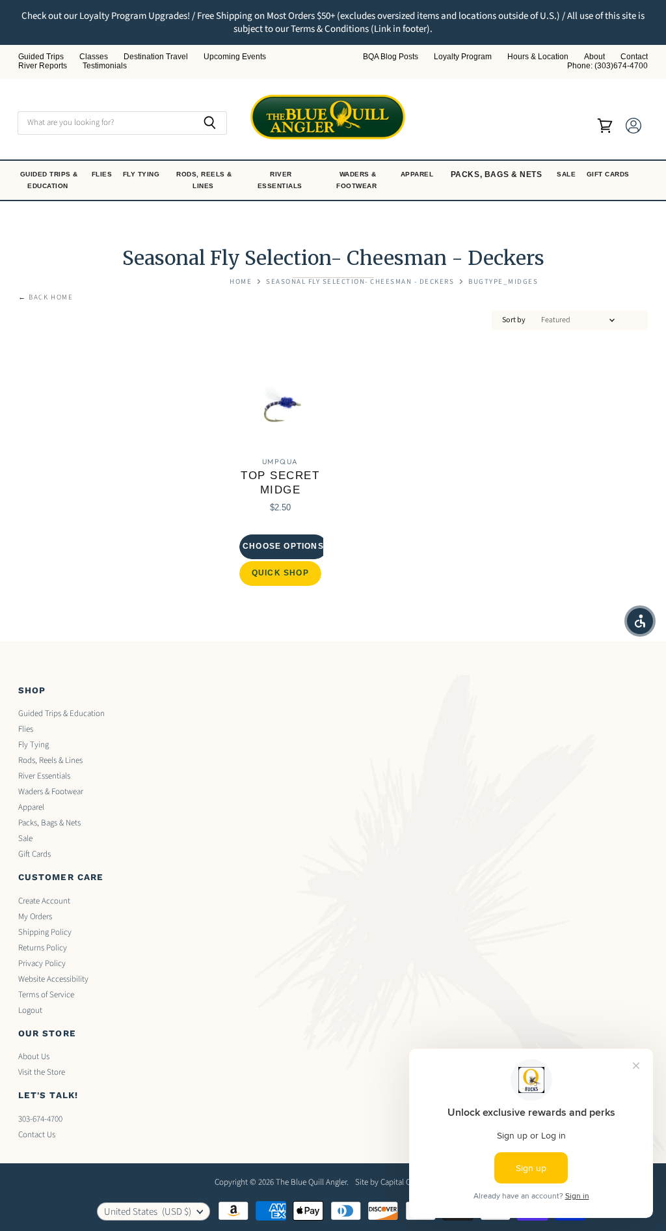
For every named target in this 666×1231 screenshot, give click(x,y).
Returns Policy (42, 948)
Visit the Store (41, 1072)
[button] (640, 621)
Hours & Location (537, 57)
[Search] (210, 123)
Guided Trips (41, 57)
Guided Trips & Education (49, 180)
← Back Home (45, 298)
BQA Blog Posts (390, 57)
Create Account (44, 901)
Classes (93, 57)
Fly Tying (142, 174)
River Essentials (281, 180)
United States (147, 1212)
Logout (30, 1010)
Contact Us (36, 1135)
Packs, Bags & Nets (496, 174)
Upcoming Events (235, 57)
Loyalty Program (463, 57)
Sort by (514, 320)
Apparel (418, 174)
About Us (33, 1056)
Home (241, 282)
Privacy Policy (42, 963)
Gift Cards (609, 174)
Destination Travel (156, 57)
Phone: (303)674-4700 (607, 66)
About (594, 57)
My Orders (35, 916)
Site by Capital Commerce (399, 1182)
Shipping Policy (45, 932)
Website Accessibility (53, 979)
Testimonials (105, 66)
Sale (567, 174)
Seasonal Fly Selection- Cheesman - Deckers (360, 282)
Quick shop (280, 572)
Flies (103, 174)
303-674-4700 (40, 1119)
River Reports (42, 66)
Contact (634, 57)
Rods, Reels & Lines (204, 180)
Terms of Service (46, 995)
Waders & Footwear (357, 180)
